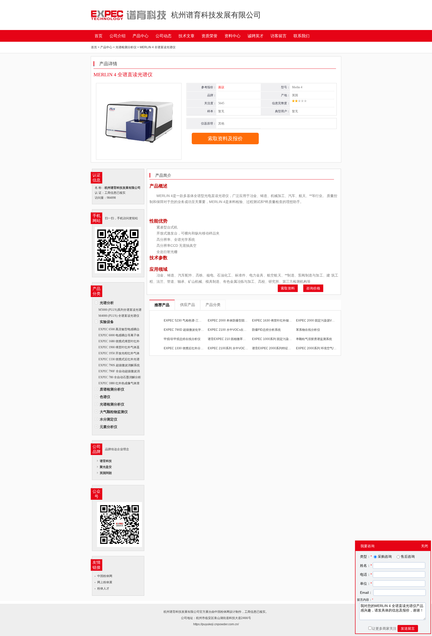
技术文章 (186, 36)
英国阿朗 (106, 473)
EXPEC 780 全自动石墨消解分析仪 (118, 378)
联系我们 (302, 36)
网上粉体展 (104, 582)
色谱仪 (105, 397)
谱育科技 (106, 461)
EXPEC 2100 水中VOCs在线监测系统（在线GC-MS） (244, 330)
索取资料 (288, 288)
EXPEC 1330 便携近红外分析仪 (185, 348)
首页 (98, 36)
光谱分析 (107, 303)
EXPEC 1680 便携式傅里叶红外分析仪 (117, 342)
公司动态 (164, 36)
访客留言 (278, 36)
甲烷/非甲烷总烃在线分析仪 (182, 339)
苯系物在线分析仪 (308, 330)
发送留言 (408, 628)
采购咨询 (385, 556)
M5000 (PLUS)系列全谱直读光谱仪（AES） (118, 310)
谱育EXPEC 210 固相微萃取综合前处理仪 (236, 339)
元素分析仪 (108, 427)
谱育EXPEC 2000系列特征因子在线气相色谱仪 (283, 348)
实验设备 (107, 322)
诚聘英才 (256, 36)
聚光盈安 (106, 467)
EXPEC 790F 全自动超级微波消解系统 (117, 372)
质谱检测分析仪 (112, 389)
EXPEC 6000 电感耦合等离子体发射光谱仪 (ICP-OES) (117, 336)
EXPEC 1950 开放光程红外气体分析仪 (117, 354)
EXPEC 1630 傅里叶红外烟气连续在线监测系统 (284, 320)
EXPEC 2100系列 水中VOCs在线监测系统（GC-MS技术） (247, 348)
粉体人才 (103, 588)
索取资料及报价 (225, 138)
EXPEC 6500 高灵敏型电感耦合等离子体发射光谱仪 (117, 330)
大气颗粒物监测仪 (114, 412)
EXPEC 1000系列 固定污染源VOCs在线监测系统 (285, 339)
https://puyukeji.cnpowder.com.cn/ (216, 624)
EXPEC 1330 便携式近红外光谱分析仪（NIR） (117, 360)
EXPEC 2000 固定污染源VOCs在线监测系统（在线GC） (334, 320)
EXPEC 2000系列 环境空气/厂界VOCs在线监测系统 (331, 348)
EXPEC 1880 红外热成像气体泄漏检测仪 (117, 384)
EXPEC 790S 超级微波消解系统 (119, 365)
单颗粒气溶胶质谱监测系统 (314, 339)
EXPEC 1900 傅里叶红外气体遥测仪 (117, 348)
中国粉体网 (104, 576)
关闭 (424, 546)
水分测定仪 (108, 419)
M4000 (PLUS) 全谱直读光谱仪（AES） (117, 316)
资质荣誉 (210, 36)
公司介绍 (118, 36)
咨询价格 (313, 288)
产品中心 (140, 36)
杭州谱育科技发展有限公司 (182, 612)
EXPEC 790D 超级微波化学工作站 (187, 330)
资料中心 (232, 36)
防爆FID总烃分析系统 (266, 330)
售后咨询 (408, 556)
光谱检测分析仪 (112, 404)
